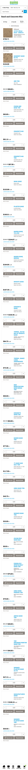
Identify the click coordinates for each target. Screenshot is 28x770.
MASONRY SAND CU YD (19, 57)
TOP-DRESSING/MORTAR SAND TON (20, 642)
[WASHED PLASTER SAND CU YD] (8, 669)
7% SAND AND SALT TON (18, 464)
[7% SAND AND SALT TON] (8, 465)
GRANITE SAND (19, 282)
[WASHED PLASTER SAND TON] (8, 721)
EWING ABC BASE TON (17, 107)
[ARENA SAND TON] (8, 617)
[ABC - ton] (8, 83)
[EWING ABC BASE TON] (8, 108)
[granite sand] (8, 283)
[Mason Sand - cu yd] (8, 440)
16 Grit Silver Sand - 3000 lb (18, 32)
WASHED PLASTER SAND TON (19, 720)
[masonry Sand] (8, 58)
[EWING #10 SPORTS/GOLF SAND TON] (8, 565)
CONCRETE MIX (19, 131)
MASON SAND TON (18, 439)
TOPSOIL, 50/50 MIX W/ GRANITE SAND (19, 333)
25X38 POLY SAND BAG (18, 539)
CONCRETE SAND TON (17, 414)
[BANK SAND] (8, 183)
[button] (4, 44)
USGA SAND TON (19, 488)
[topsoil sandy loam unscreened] (8, 360)
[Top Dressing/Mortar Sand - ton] (8, 643)
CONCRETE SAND (17, 307)
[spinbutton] (14, 45)
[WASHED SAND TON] (8, 515)
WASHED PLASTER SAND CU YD (19, 669)
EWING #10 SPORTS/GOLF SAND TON (18, 565)
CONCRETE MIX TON (19, 157)
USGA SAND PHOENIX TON (18, 592)
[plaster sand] (8, 208)
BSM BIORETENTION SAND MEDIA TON (19, 387)
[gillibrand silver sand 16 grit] (8, 33)
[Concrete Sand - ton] (8, 415)
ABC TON (17, 81)
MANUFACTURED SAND (19, 695)
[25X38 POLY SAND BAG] (8, 540)
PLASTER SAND (19, 207)
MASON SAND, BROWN (18, 257)
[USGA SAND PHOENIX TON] (8, 592)
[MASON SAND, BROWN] (8, 258)
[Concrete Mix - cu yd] (8, 133)
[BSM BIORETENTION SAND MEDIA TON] (8, 386)
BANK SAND (18, 181)
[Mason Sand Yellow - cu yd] (8, 233)
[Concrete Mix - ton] (8, 158)
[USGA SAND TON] (8, 490)
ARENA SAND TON (18, 617)
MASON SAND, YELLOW (18, 232)
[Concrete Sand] (8, 308)
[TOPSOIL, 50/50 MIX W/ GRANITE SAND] (8, 333)
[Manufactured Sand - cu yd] (8, 696)
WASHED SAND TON (19, 514)
